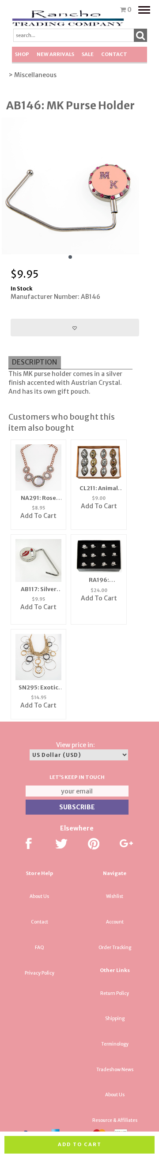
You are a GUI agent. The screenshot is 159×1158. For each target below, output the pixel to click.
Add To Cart (38, 516)
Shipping (115, 1018)
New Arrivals (55, 54)
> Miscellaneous (32, 75)
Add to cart (80, 1144)
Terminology (115, 1044)
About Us (39, 896)
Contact (114, 54)
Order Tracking (114, 947)
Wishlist (114, 896)
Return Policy (114, 993)
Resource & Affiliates (114, 1120)
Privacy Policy (39, 973)
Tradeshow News (114, 1069)
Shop (22, 54)
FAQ (39, 947)
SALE (88, 54)
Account (115, 922)
